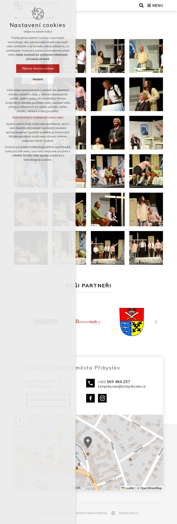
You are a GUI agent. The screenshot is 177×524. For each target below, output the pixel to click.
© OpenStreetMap (149, 488)
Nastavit (38, 79)
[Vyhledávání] (141, 5)
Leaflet (129, 488)
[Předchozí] (156, 322)
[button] (88, 442)
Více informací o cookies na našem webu (37, 117)
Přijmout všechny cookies (38, 68)
